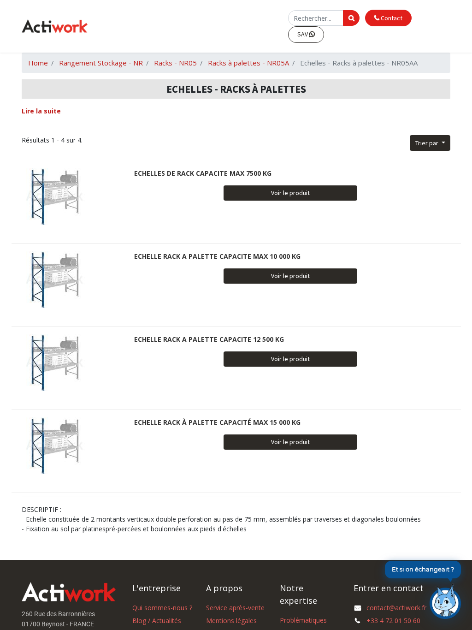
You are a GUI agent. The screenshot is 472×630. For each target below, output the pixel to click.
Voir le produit (290, 193)
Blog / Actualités (156, 620)
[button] (430, 143)
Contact (390, 18)
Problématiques (303, 620)
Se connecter (266, 26)
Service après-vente (235, 607)
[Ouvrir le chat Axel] (445, 601)
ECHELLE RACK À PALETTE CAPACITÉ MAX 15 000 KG (217, 422)
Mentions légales (231, 620)
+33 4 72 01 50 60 (393, 620)
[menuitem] (187, 26)
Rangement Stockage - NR (101, 62)
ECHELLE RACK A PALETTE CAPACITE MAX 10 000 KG (217, 256)
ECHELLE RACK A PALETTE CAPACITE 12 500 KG (209, 339)
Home (38, 62)
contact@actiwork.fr (396, 607)
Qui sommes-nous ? (162, 607)
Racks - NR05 (175, 62)
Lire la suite (41, 111)
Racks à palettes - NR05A (248, 62)
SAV (303, 34)
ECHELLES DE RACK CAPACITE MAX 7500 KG (202, 173)
